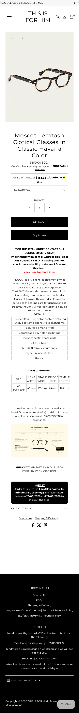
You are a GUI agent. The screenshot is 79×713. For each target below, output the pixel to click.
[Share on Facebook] (33, 526)
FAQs (39, 600)
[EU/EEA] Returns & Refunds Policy (39, 615)
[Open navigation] (9, 17)
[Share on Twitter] (39, 526)
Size (39, 182)
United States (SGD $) (24, 680)
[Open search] (58, 17)
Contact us (25, 518)
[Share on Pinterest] (45, 526)
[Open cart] (71, 17)
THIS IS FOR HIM (38, 16)
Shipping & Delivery (46, 518)
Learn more (40, 170)
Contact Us (39, 595)
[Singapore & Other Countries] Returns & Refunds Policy (39, 610)
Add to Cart (39, 222)
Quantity (39, 199)
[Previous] (12, 38)
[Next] (22, 38)
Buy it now (39, 235)
